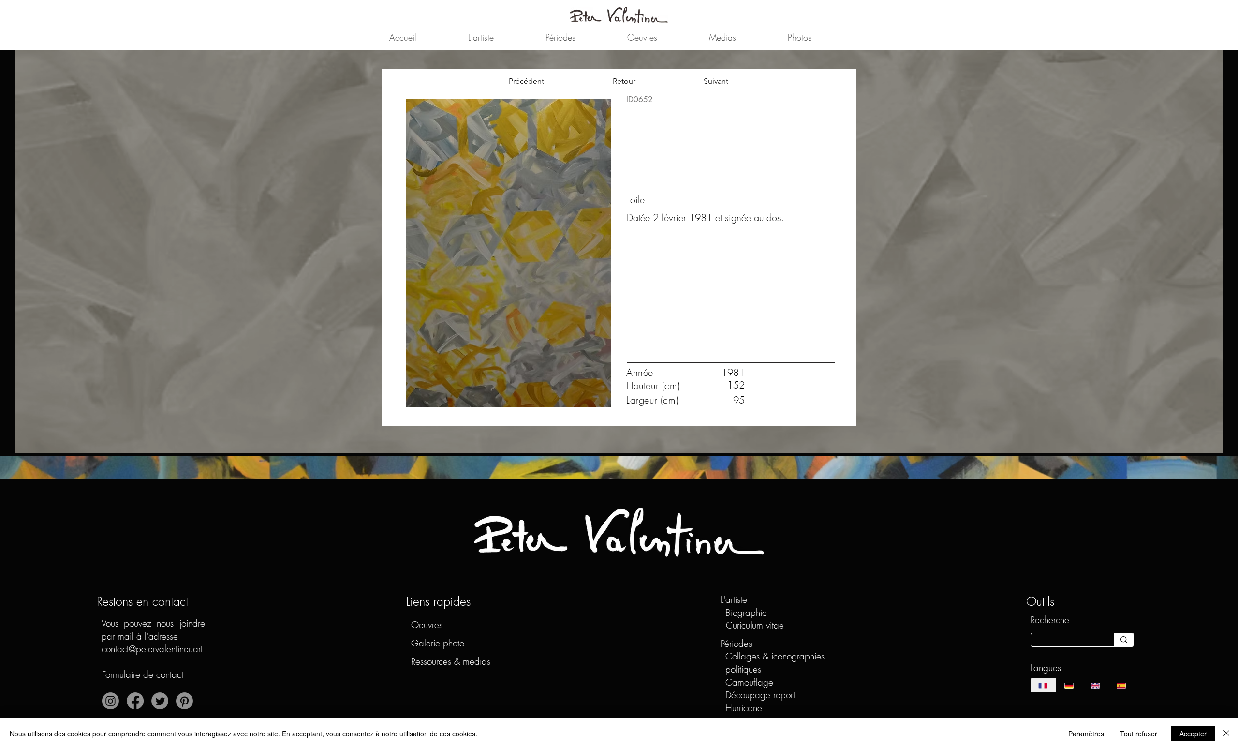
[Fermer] (1226, 733)
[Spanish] (1121, 685)
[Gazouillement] (159, 700)
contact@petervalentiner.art (152, 649)
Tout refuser (1138, 733)
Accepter (1193, 733)
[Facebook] (135, 700)
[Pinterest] (184, 700)
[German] (1069, 685)
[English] (1095, 685)
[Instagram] (110, 700)
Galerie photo (437, 643)
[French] (1043, 685)
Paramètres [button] (1086, 733)
